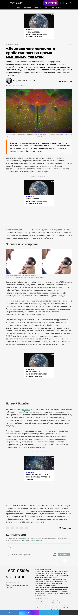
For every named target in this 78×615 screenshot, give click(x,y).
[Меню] (7, 3)
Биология (14, 44)
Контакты (9, 587)
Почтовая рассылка (62, 3)
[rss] (7, 577)
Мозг (10, 86)
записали (26, 409)
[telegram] (15, 577)
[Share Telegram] (49, 612)
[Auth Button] (71, 3)
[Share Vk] (9, 612)
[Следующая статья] (39, 561)
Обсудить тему (66, 81)
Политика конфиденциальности (17, 585)
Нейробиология (17, 86)
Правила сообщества (13, 583)
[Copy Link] (68, 612)
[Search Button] (67, 3)
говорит (34, 304)
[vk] (11, 577)
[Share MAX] (29, 612)
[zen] (19, 577)
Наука (8, 44)
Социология (25, 86)
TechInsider (16, 3)
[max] (23, 577)
